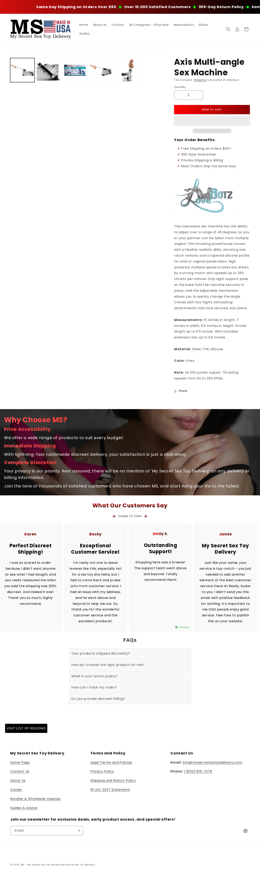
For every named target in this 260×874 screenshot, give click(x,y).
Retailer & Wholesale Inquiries (35, 798)
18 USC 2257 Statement (110, 789)
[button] (212, 120)
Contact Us (19, 771)
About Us (18, 780)
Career (16, 789)
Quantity (180, 87)
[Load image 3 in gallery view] (75, 70)
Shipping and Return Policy (113, 780)
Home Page (20, 762)
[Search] (228, 29)
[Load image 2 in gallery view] (49, 70)
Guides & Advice (24, 808)
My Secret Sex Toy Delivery (77, 864)
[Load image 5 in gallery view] (127, 70)
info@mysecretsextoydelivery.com (212, 762)
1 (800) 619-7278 (198, 771)
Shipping (200, 80)
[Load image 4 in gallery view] (101, 70)
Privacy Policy (102, 771)
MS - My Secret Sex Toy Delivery (41, 864)
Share (183, 391)
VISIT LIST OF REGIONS (26, 728)
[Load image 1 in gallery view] (22, 70)
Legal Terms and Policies (111, 762)
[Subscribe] (78, 830)
